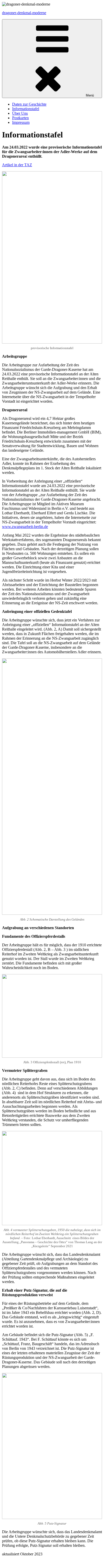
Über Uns (20, 113)
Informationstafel (25, 109)
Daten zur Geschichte (29, 104)
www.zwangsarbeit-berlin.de (25, 526)
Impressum (21, 122)
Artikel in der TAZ (17, 165)
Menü (90, 95)
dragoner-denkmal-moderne (24, 13)
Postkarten (20, 118)
